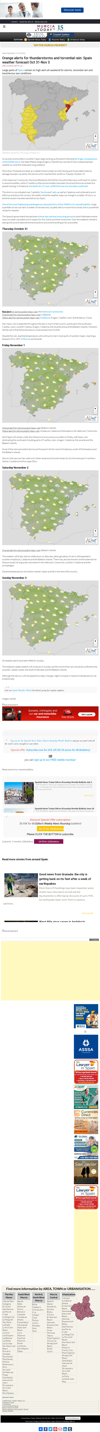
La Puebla (6, 1329)
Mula (34, 1333)
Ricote (49, 1353)
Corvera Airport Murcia (10, 1410)
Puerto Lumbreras (21, 1349)
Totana (20, 1356)
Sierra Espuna (22, 1353)
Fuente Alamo (22, 1327)
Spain (21, 74)
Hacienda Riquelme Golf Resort (52, 1329)
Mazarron (21, 1340)
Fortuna (35, 1325)
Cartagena (7, 1308)
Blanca (49, 1316)
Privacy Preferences (72, 1423)
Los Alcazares (8, 1340)
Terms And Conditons (32, 1426)
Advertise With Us (69, 1426)
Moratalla (36, 1330)
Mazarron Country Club (67, 1353)
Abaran (50, 1308)
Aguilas (20, 1306)
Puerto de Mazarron (21, 1343)
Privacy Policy (45, 1426)
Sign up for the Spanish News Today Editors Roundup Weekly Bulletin (41, 745)
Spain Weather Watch (22, 694)
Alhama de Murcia (21, 1312)
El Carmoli (7, 1311)
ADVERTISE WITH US (26, 26)
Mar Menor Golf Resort (9, 1351)
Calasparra (36, 1311)
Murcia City (51, 1345)
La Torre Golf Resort (8, 1333)
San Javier (6, 1374)
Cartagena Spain (8, 1407)
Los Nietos (7, 1345)
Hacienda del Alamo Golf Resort (22, 1332)
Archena (50, 1314)
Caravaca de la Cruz (38, 1315)
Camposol (21, 1319)
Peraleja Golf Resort (52, 1349)
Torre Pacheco (8, 1397)
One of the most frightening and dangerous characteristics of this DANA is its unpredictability (46, 208)
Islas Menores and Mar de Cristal (8, 1316)
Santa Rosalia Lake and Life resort (8, 1384)
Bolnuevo (21, 1316)
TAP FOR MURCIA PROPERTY (50, 49)
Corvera (50, 1319)
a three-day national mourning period (55, 221)
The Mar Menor (9, 1300)
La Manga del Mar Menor (8, 1325)
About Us (59, 1426)
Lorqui (49, 1335)
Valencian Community (52, 316)
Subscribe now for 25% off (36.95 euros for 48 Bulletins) (58, 754)
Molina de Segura (51, 1338)
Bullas (34, 1309)
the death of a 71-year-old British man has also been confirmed (58, 190)
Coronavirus (6, 1409)
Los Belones (7, 1342)
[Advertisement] (50, 975)
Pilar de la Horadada (6, 1357)
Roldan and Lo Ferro (8, 1370)
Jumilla (35, 1327)
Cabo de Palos (8, 1306)
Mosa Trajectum (53, 1342)
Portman (6, 1366)
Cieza (34, 1322)
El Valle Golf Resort (52, 1323)
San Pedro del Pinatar (8, 1378)
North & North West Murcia (39, 1302)
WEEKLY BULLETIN (41, 26)
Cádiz (54, 196)
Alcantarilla (51, 1311)
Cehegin (35, 1319)
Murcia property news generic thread (15, 1414)
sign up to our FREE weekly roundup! (55, 764)
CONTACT (14, 26)
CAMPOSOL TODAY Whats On (13, 1405)
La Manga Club (8, 1321)
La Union (6, 1337)
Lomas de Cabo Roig (68, 1384)
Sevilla (44, 196)
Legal (53, 1426)
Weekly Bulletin (7, 1415)
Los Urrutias (7, 1348)
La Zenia (65, 1381)
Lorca (19, 1337)
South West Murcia (24, 1300)
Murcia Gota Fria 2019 (10, 1412)
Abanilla (50, 1306)
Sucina (49, 1356)
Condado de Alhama (22, 1322)
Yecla (34, 1335)
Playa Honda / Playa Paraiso (8, 1362)
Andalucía (45, 322)
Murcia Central (53, 1300)
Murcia (26, 343)
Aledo (19, 1308)
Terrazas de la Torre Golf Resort (8, 1392)
